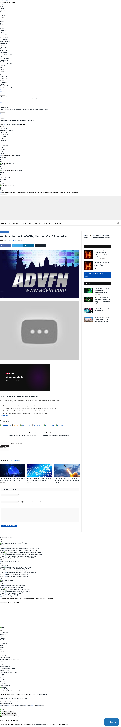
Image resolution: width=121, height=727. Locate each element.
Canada (3, 142)
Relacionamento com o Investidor (9, 659)
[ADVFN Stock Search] (0, 2)
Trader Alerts (3, 52)
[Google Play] (4, 689)
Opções (2, 26)
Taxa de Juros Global (6, 88)
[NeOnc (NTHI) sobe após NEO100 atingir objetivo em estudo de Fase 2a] (39, 470)
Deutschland (4, 145)
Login (17, 602)
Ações (37, 223)
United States (4, 134)
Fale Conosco (3, 132)
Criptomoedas (26, 223)
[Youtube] (34, 705)
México (3, 149)
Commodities (4, 78)
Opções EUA (3, 76)
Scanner (2, 15)
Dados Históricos (4, 58)
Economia (47, 223)
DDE (1, 56)
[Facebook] (21, 705)
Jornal (2, 678)
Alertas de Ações (5, 51)
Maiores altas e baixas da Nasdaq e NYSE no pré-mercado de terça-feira (102, 290)
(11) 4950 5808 (4, 128)
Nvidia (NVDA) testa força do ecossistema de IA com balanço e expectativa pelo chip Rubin (102, 300)
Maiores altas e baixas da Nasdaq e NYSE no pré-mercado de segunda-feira (102, 310)
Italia (2, 147)
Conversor (3, 683)
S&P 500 (11, 163)
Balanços (2, 28)
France (3, 144)
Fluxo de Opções (4, 60)
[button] (8, 713)
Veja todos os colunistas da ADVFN (95, 275)
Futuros (2, 71)
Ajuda (1, 661)
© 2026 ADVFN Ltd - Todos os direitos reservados (13, 698)
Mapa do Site (3, 663)
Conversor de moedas (6, 54)
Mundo (2, 14)
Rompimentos (4, 62)
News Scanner (4, 39)
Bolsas (2, 80)
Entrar (1, 124)
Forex (1, 67)
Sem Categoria (5, 232)
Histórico (2, 32)
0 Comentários (30, 240)
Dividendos (3, 30)
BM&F (1, 75)
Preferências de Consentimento (9, 672)
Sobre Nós (3, 655)
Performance (4, 34)
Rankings (2, 10)
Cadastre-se (3, 194)
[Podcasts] (40, 705)
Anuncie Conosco (5, 666)
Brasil (2, 138)
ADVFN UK (3, 136)
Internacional (13, 223)
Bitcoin (10, 178)
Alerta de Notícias (5, 41)
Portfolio (2, 12)
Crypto (2, 69)
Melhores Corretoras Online (7, 668)
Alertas (2, 49)
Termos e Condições (41, 694)
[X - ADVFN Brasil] (12, 705)
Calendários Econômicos (7, 86)
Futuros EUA (3, 73)
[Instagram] (3, 705)
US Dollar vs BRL (17, 170)
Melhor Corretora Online (6, 63)
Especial (58, 223)
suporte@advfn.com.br (6, 130)
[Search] (118, 223)
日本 (2, 151)
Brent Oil (11, 185)
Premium (15, 124)
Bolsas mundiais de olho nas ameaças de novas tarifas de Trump (102, 264)
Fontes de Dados (4, 670)
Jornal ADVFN (4, 38)
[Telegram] (27, 705)
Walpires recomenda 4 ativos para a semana (56, 435)
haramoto (97, 258)
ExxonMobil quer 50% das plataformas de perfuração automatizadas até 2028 (102, 319)
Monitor (2, 4)
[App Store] (3, 687)
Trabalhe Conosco (5, 657)
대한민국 (3, 153)
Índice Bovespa (17, 155)
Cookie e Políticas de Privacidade (9, 702)
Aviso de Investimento (6, 703)
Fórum (2, 8)
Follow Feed (3, 47)
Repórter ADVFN (11, 240)
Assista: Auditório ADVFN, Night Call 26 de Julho (22, 435)
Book (1, 6)
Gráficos (2, 25)
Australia (3, 140)
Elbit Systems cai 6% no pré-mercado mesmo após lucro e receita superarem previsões (66, 480)
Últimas (4, 223)
